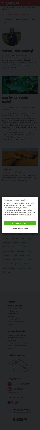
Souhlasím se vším (20, 223)
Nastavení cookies (20, 228)
